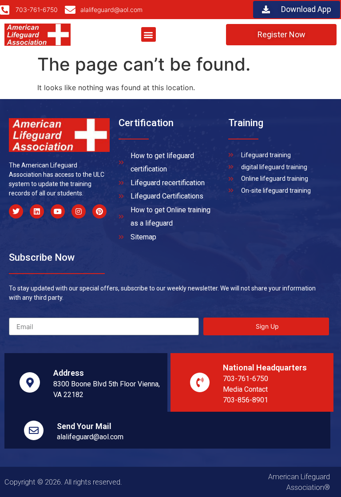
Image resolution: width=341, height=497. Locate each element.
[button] (148, 34)
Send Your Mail (84, 426)
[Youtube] (58, 211)
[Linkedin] (37, 211)
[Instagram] (78, 211)
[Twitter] (16, 211)
